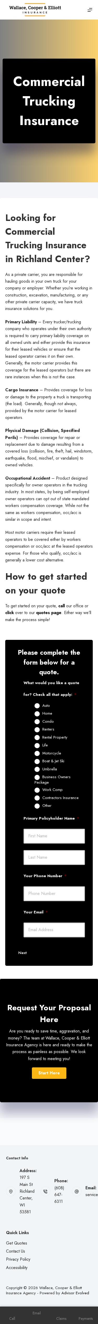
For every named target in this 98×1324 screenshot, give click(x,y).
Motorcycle (51, 753)
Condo (48, 721)
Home (47, 713)
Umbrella (49, 769)
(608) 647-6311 (59, 1195)
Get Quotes (16, 1243)
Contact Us (15, 1251)
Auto (46, 705)
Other (46, 805)
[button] (49, 1073)
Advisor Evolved (75, 1293)
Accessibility (16, 1268)
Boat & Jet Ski (53, 761)
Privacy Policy (18, 1259)
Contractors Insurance (60, 798)
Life (45, 745)
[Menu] (90, 10)
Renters (48, 729)
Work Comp (52, 790)
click (9, 613)
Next (22, 953)
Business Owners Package (52, 780)
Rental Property (54, 737)
